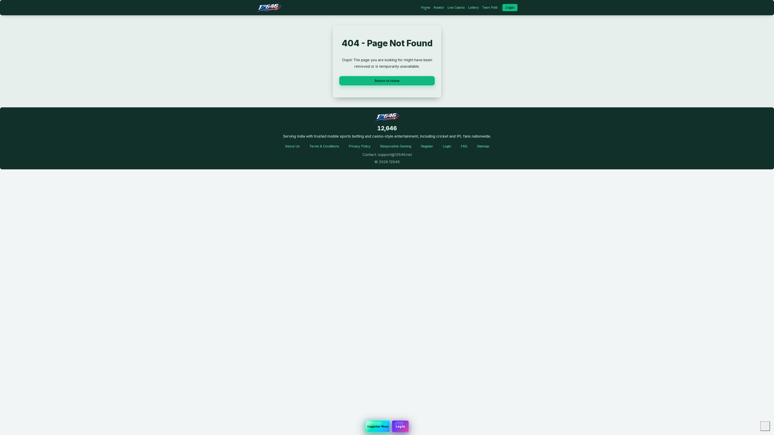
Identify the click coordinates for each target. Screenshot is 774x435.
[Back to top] (765, 426)
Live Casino (456, 7)
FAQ (464, 146)
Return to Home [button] (387, 81)
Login (510, 7)
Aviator (438, 7)
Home (425, 7)
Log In (400, 426)
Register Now (377, 426)
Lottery (473, 7)
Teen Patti (489, 7)
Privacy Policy (359, 146)
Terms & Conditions (324, 146)
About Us (292, 146)
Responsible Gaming (395, 146)
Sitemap (483, 146)
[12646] (268, 7)
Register (427, 146)
